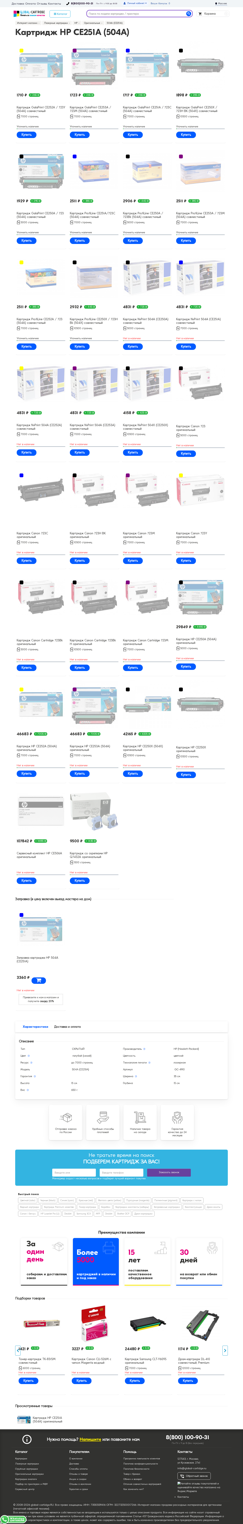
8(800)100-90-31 (82, 3)
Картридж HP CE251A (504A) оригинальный (47, 1419)
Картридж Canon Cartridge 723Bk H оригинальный (93, 642)
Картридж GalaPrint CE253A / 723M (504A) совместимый (90, 109)
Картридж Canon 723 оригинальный (190, 428)
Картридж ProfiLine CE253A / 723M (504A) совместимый (200, 215)
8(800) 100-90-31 (187, 1437)
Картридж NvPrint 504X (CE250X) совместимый (145, 426)
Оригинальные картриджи (29, 1473)
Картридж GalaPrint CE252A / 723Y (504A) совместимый (41, 109)
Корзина (215, 13)
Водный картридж (29, 1207)
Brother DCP (123, 1213)
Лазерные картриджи (27, 1463)
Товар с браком (131, 1473)
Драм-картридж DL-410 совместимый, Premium (194, 1360)
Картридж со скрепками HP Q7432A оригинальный (89, 855)
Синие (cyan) (67, 1200)
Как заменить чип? (133, 1489)
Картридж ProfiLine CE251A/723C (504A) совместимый (92, 215)
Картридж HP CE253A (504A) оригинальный (90, 748)
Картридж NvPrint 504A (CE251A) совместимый (198, 321)
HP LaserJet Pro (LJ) (50, 1213)
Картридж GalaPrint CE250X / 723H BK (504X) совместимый (196, 109)
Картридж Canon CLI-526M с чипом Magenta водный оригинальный (91, 1361)
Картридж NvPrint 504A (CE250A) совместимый (145, 321)
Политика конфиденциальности (140, 1463)
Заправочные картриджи (167, 1207)
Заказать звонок (169, 1172)
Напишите (90, 1439)
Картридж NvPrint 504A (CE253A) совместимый (92, 426)
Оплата (30, 3)
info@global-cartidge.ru (192, 1468)
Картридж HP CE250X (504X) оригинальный (143, 748)
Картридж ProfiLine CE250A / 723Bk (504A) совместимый (143, 215)
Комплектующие (193, 1207)
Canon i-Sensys (28, 1213)
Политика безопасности (136, 1468)
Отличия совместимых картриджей (142, 1484)
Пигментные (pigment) (165, 1200)
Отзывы (42, 3)
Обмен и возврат (132, 1479)
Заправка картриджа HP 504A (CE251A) (37, 959)
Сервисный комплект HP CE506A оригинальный (39, 855)
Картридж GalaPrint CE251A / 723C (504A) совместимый (147, 109)
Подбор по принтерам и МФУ (31, 1484)
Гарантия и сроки (78, 1489)
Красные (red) (86, 1200)
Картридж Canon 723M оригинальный (139, 535)
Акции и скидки (77, 1479)
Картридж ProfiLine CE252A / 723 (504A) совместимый (39, 321)
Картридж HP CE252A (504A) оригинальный (37, 748)
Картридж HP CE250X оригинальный (191, 749)
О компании (75, 1458)
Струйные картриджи (26, 1468)
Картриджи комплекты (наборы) (132, 1207)
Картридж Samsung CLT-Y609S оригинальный (145, 1360)
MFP (98, 1213)
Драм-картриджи (143, 1213)
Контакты (54, 3)
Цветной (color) (27, 1200)
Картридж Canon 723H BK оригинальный (88, 535)
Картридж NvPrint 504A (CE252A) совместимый (39, 426)
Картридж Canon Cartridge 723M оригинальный (145, 642)
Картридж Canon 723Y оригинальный (191, 535)
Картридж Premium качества (59, 1207)
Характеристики (35, 1026)
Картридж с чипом (191, 1200)
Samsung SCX (84, 1213)
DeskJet (67, 1213)
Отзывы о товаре (78, 1473)
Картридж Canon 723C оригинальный (32, 535)
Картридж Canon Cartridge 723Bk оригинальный (40, 642)
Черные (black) (47, 1200)
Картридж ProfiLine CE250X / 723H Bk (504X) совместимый (94, 321)
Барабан (105, 1207)
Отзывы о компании (80, 1484)
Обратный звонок (197, 1476)
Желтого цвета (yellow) (109, 1200)
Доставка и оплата (67, 1026)
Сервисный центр (24, 1489)
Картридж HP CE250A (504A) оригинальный (196, 641)
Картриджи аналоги (26, 1479)
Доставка (18, 3)
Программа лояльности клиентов (141, 1458)
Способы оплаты (78, 1468)
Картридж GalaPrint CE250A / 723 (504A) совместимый (40, 215)
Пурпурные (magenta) (137, 1200)
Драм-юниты (213, 1207)
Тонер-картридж (87, 1207)
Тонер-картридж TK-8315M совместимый (37, 1360)
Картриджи (21, 1458)
